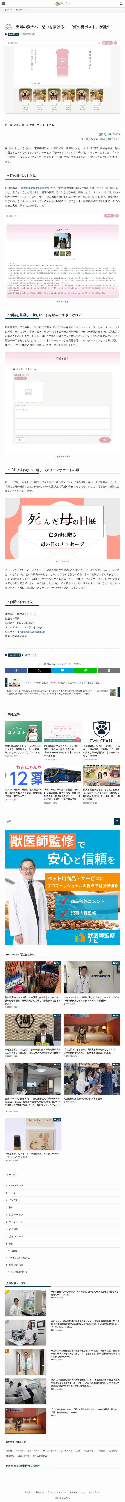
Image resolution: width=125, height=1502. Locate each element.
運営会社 (28, 1492)
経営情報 (13, 1229)
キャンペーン (16, 1222)
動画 (11, 1244)
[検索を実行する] (117, 821)
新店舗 (102, 1451)
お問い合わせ (16, 1265)
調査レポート (16, 1236)
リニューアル (66, 1451)
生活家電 (113, 1451)
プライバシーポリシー (56, 1492)
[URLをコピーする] (109, 670)
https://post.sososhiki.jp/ (35, 188)
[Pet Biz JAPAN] (62, 3)
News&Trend (13, 34)
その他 (9, 1451)
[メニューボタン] (3, 3)
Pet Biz (14, 1251)
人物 (78, 1451)
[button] (16, 670)
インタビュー (16, 1200)
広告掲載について (19, 1272)
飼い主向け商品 (40, 1456)
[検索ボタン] (121, 3)
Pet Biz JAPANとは (19, 1257)
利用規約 (40, 1492)
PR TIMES (114, 134)
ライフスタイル (50, 1451)
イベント (13, 1193)
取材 (11, 1207)
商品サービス (30, 655)
